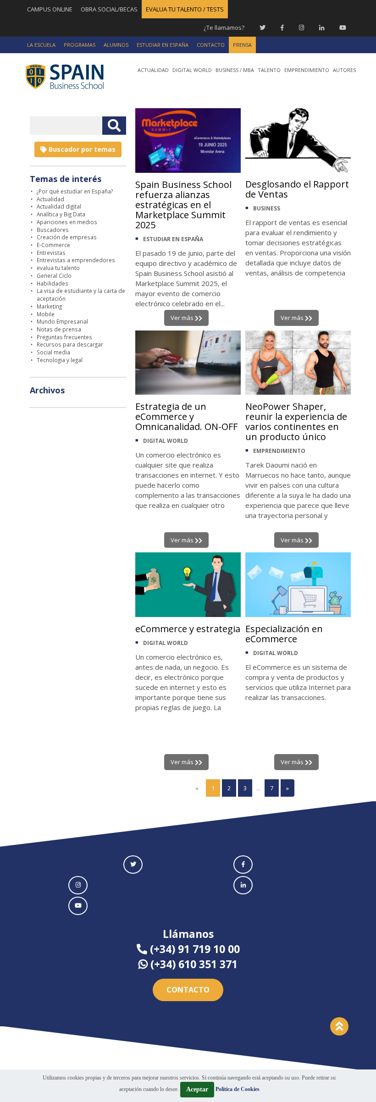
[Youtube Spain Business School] (342, 27)
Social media (53, 352)
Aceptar (197, 1089)
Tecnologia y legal (60, 360)
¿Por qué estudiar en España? (75, 191)
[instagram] (78, 885)
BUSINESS (266, 208)
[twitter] (133, 864)
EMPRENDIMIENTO (279, 451)
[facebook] (243, 864)
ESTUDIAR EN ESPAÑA (173, 239)
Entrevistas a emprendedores (76, 260)
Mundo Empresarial (62, 321)
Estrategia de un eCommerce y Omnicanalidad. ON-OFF (186, 416)
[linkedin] (243, 885)
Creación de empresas (67, 237)
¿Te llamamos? (224, 27)
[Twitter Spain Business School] (262, 27)
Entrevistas (51, 252)
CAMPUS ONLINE (49, 9)
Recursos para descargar (70, 344)
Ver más (183, 318)
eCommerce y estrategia (187, 629)
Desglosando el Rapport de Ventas (297, 189)
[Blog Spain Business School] (71, 76)
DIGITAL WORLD (165, 441)
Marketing (49, 306)
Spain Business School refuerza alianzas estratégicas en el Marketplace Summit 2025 (183, 204)
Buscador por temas (81, 149)
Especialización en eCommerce (284, 634)
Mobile (46, 314)
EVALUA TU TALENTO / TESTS (185, 9)
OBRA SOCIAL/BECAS (109, 9)
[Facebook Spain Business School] (282, 27)
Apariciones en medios (67, 222)
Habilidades (52, 283)
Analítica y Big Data (61, 214)
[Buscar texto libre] (114, 125)
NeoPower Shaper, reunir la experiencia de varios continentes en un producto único (296, 421)
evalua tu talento (58, 267)
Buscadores (53, 229)
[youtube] (78, 906)
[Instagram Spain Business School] (301, 27)
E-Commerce (53, 244)
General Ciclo (54, 275)
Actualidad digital (59, 206)
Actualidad (50, 199)
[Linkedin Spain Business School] (321, 27)
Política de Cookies (238, 1089)
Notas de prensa (59, 329)
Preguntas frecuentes (64, 337)
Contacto (188, 990)
